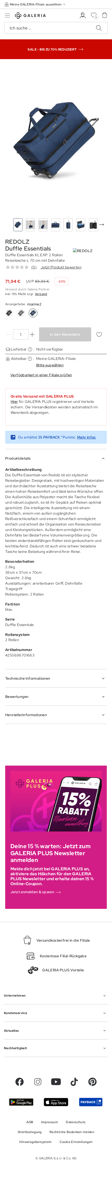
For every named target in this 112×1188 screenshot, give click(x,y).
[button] (35, 4)
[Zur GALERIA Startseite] (30, 16)
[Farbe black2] (9, 313)
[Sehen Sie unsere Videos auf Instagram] (38, 1082)
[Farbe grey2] (21, 313)
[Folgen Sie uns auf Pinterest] (92, 1082)
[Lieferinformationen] (30, 349)
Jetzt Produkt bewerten (61, 267)
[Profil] (82, 15)
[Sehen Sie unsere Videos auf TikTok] (74, 1082)
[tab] (56, 140)
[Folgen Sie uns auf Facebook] (19, 1082)
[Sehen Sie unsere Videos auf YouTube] (56, 1082)
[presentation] (101, 224)
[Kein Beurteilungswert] (18, 267)
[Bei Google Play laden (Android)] (21, 1102)
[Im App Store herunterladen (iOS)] (56, 1102)
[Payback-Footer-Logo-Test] (91, 1101)
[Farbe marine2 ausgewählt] (33, 313)
